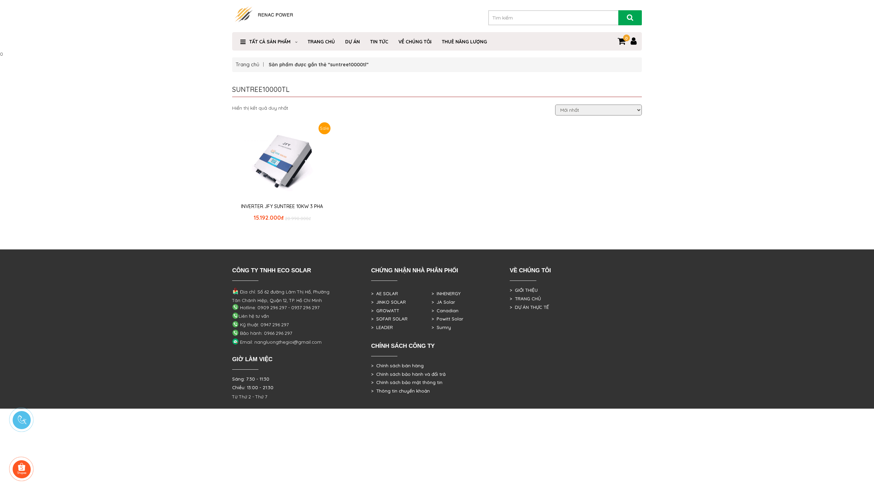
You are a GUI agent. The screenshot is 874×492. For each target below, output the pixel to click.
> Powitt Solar (447, 319)
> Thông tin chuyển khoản (400, 391)
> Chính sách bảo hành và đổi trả (408, 374)
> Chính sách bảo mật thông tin (406, 382)
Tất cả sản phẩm (270, 42)
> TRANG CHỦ (525, 298)
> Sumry (441, 327)
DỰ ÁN (352, 42)
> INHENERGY (446, 293)
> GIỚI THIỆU (524, 290)
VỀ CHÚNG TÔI (415, 42)
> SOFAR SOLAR (389, 319)
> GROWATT (385, 310)
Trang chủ (247, 64)
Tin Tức (379, 42)
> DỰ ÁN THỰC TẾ (529, 307)
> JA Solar (443, 302)
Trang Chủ (321, 42)
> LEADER (382, 327)
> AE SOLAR (384, 293)
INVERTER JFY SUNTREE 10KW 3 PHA (282, 206)
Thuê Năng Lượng (464, 42)
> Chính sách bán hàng (397, 365)
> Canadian (445, 310)
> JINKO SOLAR (388, 302)
